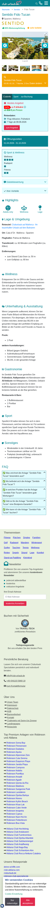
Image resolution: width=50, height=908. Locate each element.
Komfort (40, 553)
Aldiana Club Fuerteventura (18, 835)
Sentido (17, 9)
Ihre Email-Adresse (12, 592)
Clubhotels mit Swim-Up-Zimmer (22, 721)
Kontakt (10, 717)
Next (45, 45)
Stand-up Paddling (12, 558)
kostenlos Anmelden (15, 603)
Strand (24, 553)
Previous (5, 45)
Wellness (35, 547)
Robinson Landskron (15, 792)
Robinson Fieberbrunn (16, 820)
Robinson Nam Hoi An (16, 817)
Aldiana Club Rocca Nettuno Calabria (23, 853)
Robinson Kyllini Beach (17, 801)
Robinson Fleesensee (16, 746)
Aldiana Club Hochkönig (17, 829)
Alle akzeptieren (27, 901)
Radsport (14, 542)
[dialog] (26, 892)
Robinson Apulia (14, 752)
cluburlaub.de (10, 873)
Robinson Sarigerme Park (18, 789)
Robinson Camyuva (15, 767)
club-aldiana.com (11, 870)
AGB (9, 711)
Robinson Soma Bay (15, 743)
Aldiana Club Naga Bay (17, 847)
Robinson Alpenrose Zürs (18, 755)
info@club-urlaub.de (15, 676)
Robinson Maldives (15, 786)
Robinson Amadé (14, 777)
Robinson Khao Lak (15, 804)
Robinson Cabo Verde (16, 808)
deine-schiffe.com (12, 867)
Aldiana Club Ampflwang (17, 844)
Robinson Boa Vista (15, 823)
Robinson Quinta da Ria (17, 783)
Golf (6, 542)
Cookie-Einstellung (13, 894)
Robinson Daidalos (15, 749)
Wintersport (36, 542)
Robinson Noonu (14, 798)
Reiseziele (12, 727)
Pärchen (17, 537)
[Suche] (36, 3)
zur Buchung (26, 97)
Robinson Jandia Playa (17, 764)
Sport (15, 97)
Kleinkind (27, 558)
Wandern (25, 542)
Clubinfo (7, 97)
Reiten (7, 553)
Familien (36, 537)
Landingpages (13, 724)
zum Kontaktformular (16, 686)
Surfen (7, 547)
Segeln (15, 553)
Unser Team (12, 702)
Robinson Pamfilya (15, 774)
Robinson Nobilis (14, 770)
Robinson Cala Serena (16, 758)
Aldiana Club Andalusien (17, 832)
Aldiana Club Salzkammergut (19, 841)
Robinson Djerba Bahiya (17, 795)
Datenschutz (12, 708)
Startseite (6, 9)
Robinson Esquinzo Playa (18, 761)
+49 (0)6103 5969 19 (15, 681)
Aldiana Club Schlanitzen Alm (19, 850)
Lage (32, 553)
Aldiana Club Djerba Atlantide (19, 838)
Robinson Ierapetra (15, 811)
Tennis (26, 547)
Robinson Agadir (14, 780)
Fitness (7, 537)
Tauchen (16, 547)
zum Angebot (12, 128)
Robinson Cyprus (14, 814)
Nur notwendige (12, 901)
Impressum (12, 705)
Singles (26, 537)
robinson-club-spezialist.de (16, 876)
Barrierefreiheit (14, 714)
